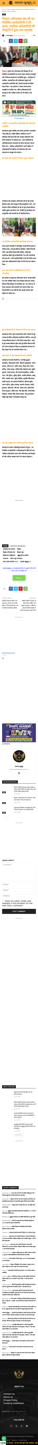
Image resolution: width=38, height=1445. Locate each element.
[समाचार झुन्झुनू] (3, 35)
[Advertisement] (19, 180)
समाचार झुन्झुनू (10, 35)
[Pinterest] (20, 41)
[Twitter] (16, 41)
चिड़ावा (8, 9)
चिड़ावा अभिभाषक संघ (9, 552)
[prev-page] (3, 817)
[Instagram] (16, 1426)
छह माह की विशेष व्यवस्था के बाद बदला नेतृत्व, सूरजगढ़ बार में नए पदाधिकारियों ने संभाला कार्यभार (24, 1115)
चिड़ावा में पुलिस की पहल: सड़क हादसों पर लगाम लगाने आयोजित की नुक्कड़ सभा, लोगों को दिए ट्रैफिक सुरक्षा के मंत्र (25, 789)
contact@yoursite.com (18, 1411)
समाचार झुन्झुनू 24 (25, 561)
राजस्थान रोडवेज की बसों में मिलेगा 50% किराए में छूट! (22, 1232)
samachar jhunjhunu (17, 546)
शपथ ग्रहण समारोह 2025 (10, 561)
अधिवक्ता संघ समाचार (9, 549)
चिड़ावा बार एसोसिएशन (9, 555)
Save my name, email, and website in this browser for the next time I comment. (17, 903)
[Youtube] (27, 1426)
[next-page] (6, 817)
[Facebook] (11, 41)
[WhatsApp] (25, 41)
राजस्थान (5, 558)
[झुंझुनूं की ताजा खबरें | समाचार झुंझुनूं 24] (19, 1374)
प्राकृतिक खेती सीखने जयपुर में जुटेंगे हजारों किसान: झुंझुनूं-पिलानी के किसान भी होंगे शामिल (24, 1126)
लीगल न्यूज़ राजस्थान (16, 558)
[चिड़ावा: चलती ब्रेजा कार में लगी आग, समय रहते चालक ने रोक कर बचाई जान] (7, 800)
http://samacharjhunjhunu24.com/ (19, 769)
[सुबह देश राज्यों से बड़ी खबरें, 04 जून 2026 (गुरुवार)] (7, 1094)
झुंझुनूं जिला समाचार (23, 555)
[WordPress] (19, 773)
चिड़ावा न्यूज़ (20, 552)
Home (4, 9)
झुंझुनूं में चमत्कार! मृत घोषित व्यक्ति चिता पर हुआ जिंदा (22, 1217)
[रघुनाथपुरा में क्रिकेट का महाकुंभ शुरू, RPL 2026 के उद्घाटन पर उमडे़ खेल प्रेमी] (7, 810)
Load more (18, 1135)
